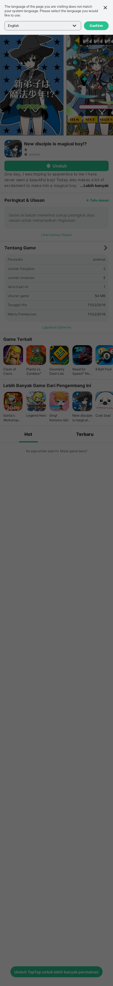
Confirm (96, 26)
